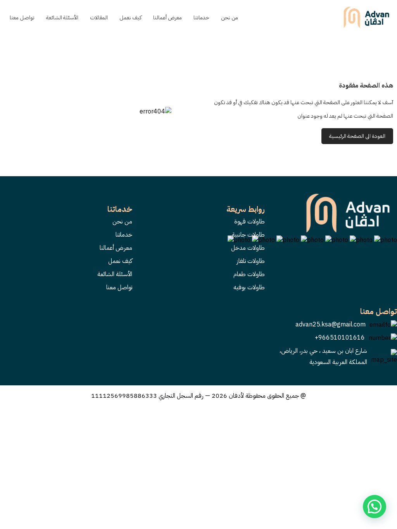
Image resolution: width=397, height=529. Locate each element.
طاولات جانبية (248, 234)
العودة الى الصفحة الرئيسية (357, 136)
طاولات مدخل (248, 247)
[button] (374, 506)
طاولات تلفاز (250, 261)
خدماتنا (201, 18)
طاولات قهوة (249, 221)
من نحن (229, 18)
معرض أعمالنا (167, 18)
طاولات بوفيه (249, 287)
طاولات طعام (249, 274)
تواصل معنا (22, 18)
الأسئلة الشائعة (62, 18)
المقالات (99, 18)
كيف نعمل (130, 18)
